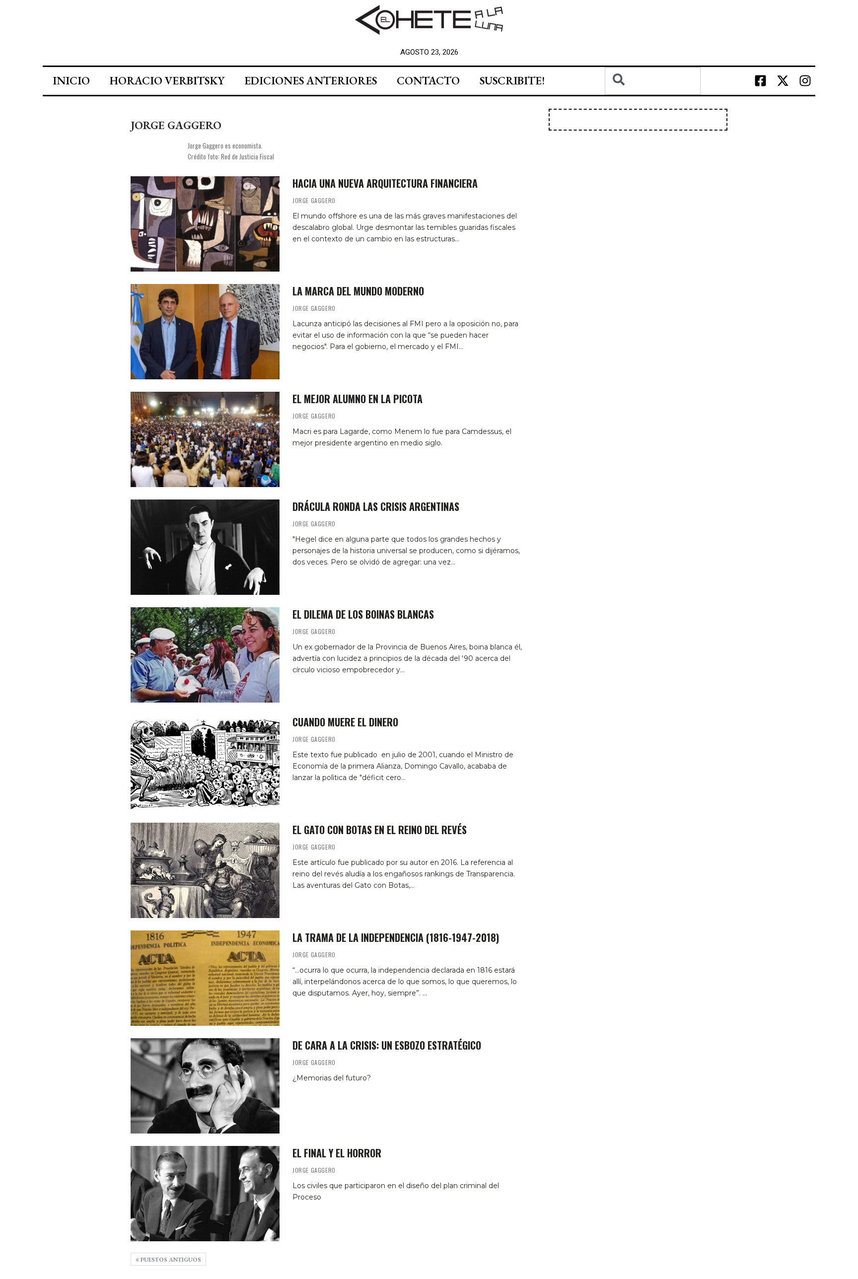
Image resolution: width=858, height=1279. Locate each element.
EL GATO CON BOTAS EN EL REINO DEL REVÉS (379, 829)
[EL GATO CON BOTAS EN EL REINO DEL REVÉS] (205, 870)
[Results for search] (653, 100)
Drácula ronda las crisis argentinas (375, 506)
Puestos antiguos (170, 1260)
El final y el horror (336, 1152)
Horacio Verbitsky (167, 80)
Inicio (71, 80)
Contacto (428, 80)
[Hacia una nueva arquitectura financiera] (205, 224)
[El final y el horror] (205, 1193)
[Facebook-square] (761, 81)
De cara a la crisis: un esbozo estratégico (386, 1045)
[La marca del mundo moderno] (205, 331)
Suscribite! (512, 80)
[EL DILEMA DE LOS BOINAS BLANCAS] (205, 655)
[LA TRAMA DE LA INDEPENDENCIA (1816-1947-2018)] (205, 978)
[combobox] (653, 81)
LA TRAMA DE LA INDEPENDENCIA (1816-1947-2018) (395, 937)
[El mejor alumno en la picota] (205, 439)
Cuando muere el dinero (345, 721)
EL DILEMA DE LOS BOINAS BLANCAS (363, 614)
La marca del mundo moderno (358, 291)
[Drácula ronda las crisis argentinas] (205, 547)
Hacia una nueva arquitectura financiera (385, 183)
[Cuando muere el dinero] (205, 762)
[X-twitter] (783, 81)
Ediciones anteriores (310, 80)
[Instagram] (805, 81)
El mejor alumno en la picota (357, 398)
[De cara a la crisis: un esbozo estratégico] (205, 1086)
